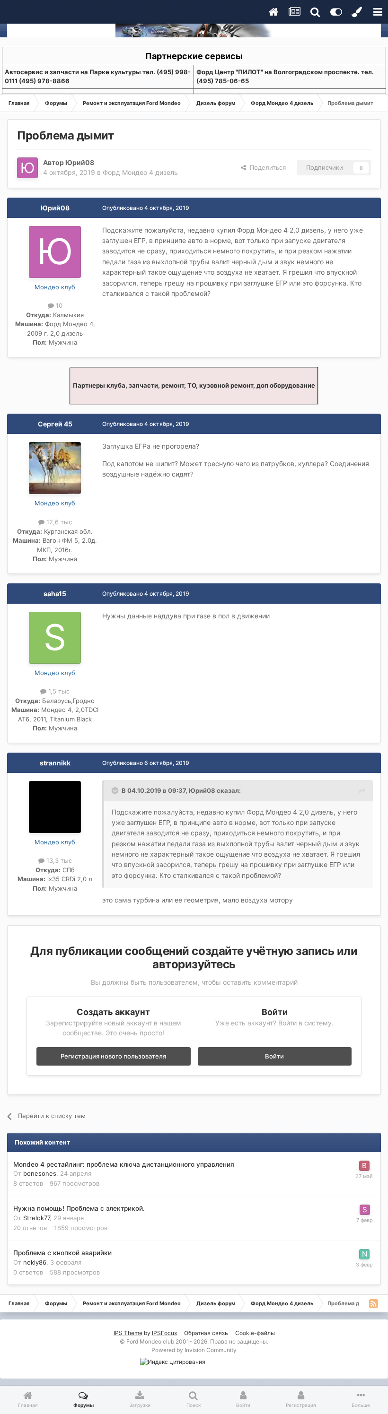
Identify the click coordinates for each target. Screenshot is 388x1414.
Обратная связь (206, 1332)
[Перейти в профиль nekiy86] (364, 1254)
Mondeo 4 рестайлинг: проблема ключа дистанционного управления (123, 1164)
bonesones (39, 1173)
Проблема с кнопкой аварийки (62, 1253)
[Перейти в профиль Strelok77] (365, 1210)
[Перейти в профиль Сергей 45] (55, 468)
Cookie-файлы (255, 1332)
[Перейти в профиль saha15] (55, 638)
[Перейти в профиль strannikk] (55, 807)
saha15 (55, 594)
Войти (274, 1056)
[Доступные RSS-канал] (373, 1303)
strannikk (55, 763)
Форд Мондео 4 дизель (140, 172)
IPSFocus (164, 1332)
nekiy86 (34, 1262)
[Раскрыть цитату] (116, 790)
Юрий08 (79, 162)
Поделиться (266, 167)
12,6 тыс (58, 522)
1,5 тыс (58, 691)
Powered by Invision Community (194, 1349)
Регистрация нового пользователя (113, 1056)
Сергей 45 (55, 424)
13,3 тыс (58, 860)
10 (58, 305)
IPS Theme (128, 1332)
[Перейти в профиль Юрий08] (27, 167)
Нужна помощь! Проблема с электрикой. (79, 1208)
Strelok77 (36, 1218)
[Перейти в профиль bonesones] (364, 1166)
